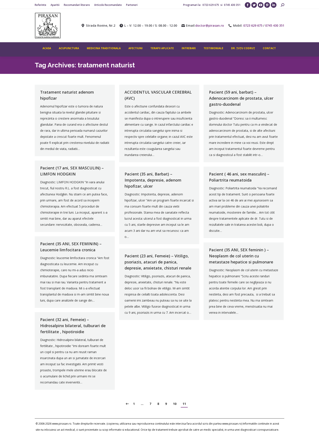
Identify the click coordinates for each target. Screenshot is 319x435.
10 (174, 404)
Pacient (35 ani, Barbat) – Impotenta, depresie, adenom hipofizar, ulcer (153, 180)
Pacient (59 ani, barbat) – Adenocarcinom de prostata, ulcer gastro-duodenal (241, 98)
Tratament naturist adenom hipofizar (67, 95)
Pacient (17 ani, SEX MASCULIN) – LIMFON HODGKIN (72, 171)
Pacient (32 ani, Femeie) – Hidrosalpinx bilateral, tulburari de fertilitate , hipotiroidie (73, 325)
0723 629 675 (211, 5)
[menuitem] (40, 5)
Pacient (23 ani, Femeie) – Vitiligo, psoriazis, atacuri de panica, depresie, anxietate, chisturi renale (158, 262)
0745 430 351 (232, 5)
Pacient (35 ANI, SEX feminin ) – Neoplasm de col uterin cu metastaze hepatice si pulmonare (241, 256)
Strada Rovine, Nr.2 (100, 26)
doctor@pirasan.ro (209, 26)
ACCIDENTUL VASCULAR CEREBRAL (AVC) (158, 95)
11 (184, 404)
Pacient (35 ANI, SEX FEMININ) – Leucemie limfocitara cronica (71, 246)
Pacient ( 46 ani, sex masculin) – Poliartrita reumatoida (239, 177)
